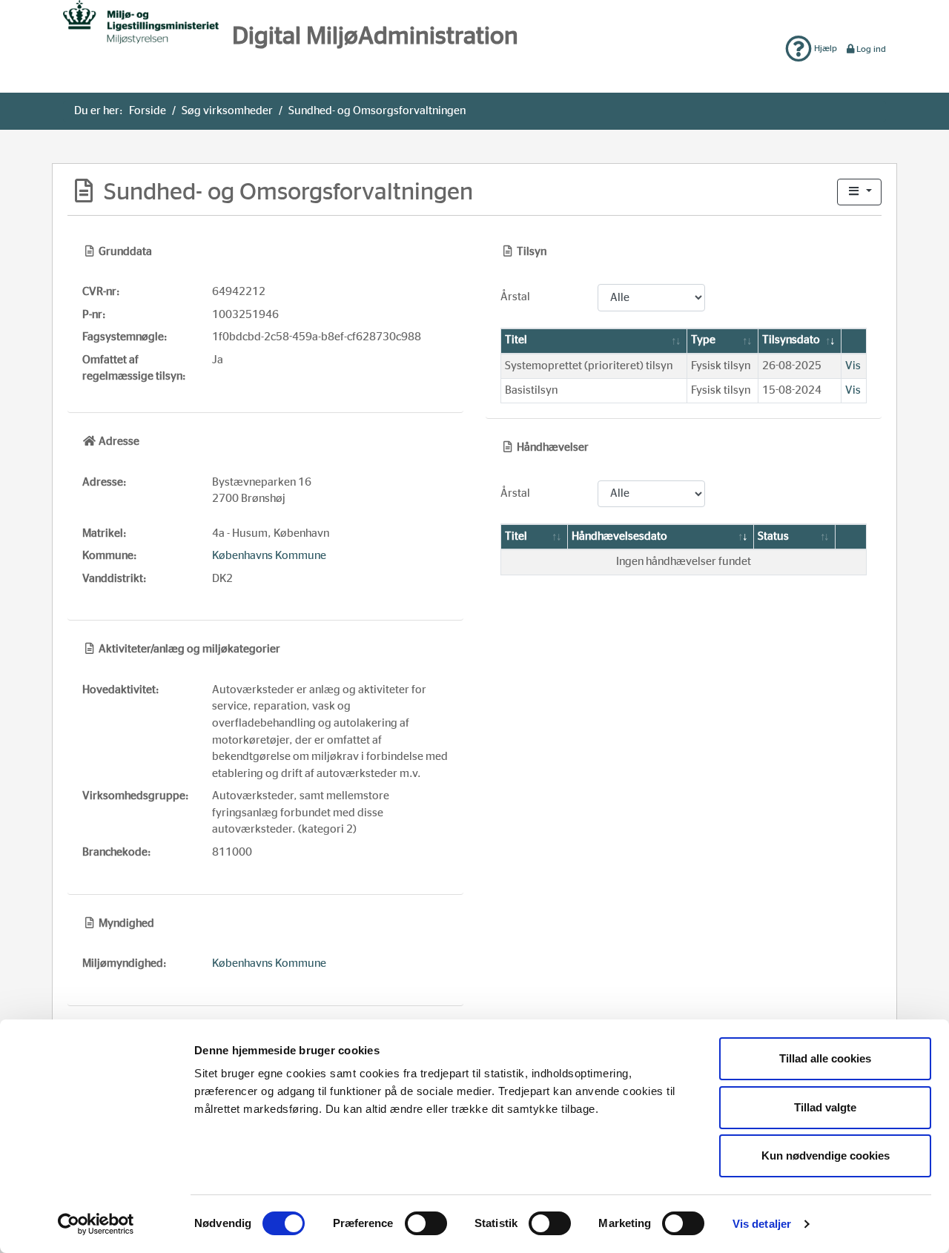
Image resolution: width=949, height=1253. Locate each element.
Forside (147, 110)
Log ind (871, 48)
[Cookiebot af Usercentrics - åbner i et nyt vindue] (96, 1224)
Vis (853, 365)
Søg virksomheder (227, 110)
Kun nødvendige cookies (825, 1155)
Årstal (515, 296)
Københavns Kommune (269, 555)
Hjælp (824, 48)
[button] (859, 192)
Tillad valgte (825, 1107)
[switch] (426, 1223)
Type (703, 340)
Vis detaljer (762, 1223)
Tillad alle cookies (825, 1058)
